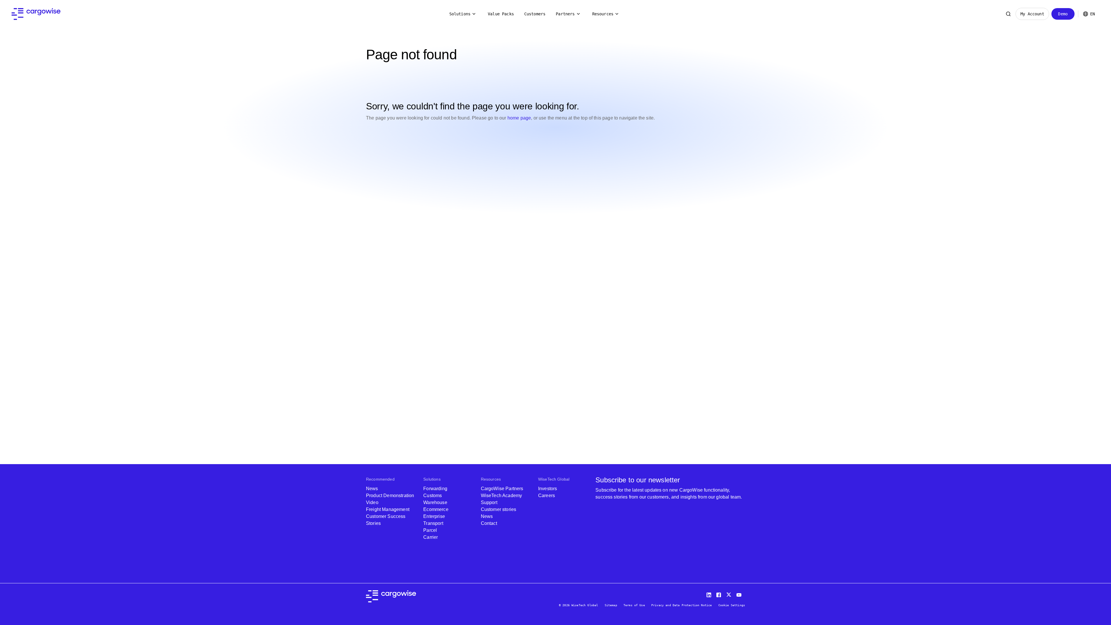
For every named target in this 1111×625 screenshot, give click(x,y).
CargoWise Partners (502, 488)
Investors (547, 488)
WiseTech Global (553, 479)
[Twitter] (729, 593)
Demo (1063, 14)
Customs (432, 495)
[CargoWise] (36, 14)
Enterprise (434, 516)
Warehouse (435, 502)
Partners (565, 14)
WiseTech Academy (501, 495)
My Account (1032, 14)
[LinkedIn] (709, 593)
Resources (602, 14)
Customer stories (498, 509)
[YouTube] (740, 593)
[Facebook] (719, 593)
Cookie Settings (731, 605)
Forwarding (435, 488)
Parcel (430, 530)
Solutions (459, 14)
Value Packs (501, 14)
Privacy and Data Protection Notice (681, 605)
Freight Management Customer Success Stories (387, 516)
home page (519, 117)
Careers (546, 495)
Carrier (430, 537)
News (372, 488)
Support (489, 502)
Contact (489, 523)
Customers (534, 14)
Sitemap (611, 605)
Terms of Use (634, 605)
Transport (433, 523)
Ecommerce (435, 509)
